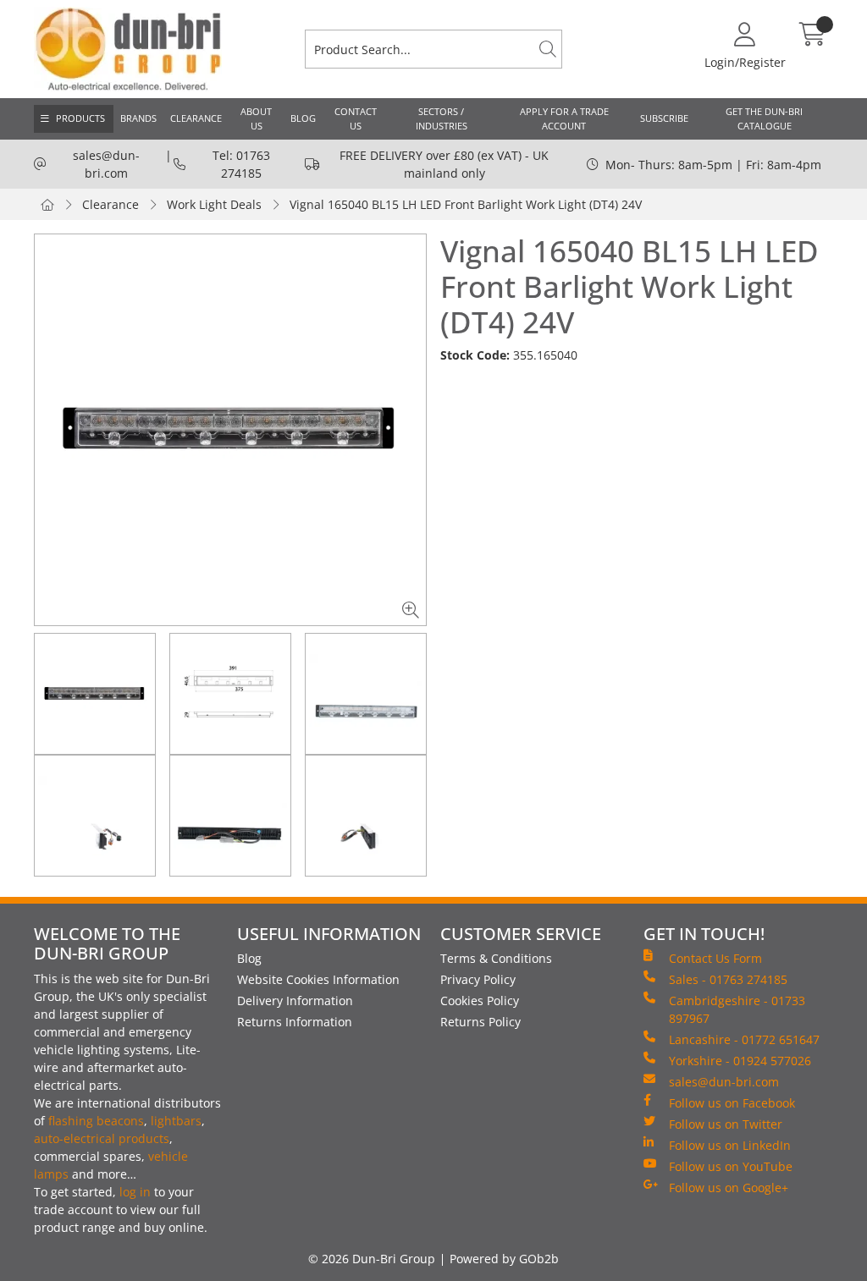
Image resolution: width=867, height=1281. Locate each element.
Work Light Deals (214, 204)
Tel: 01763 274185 (241, 164)
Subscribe (664, 118)
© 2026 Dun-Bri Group (371, 1259)
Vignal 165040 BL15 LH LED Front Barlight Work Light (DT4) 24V (466, 204)
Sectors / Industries (441, 118)
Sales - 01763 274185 (728, 979)
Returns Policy (480, 1022)
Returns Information (294, 1022)
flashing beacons (96, 1121)
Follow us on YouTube (730, 1166)
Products (80, 118)
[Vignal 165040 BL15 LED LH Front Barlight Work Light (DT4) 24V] (230, 430)
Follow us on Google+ (728, 1187)
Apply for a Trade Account (564, 118)
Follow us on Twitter (725, 1124)
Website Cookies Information (318, 979)
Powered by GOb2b (504, 1259)
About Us (256, 118)
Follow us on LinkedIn (730, 1145)
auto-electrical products (101, 1138)
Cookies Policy (479, 1000)
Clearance (196, 118)
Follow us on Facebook (732, 1103)
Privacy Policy (478, 979)
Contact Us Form (715, 958)
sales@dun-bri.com (106, 164)
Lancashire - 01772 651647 (744, 1039)
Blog (303, 118)
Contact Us (355, 118)
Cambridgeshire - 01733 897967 (737, 1009)
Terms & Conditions (496, 958)
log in (135, 1192)
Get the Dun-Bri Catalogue (764, 118)
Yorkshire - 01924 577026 (740, 1061)
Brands (138, 118)
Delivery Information (295, 1000)
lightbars (176, 1121)
